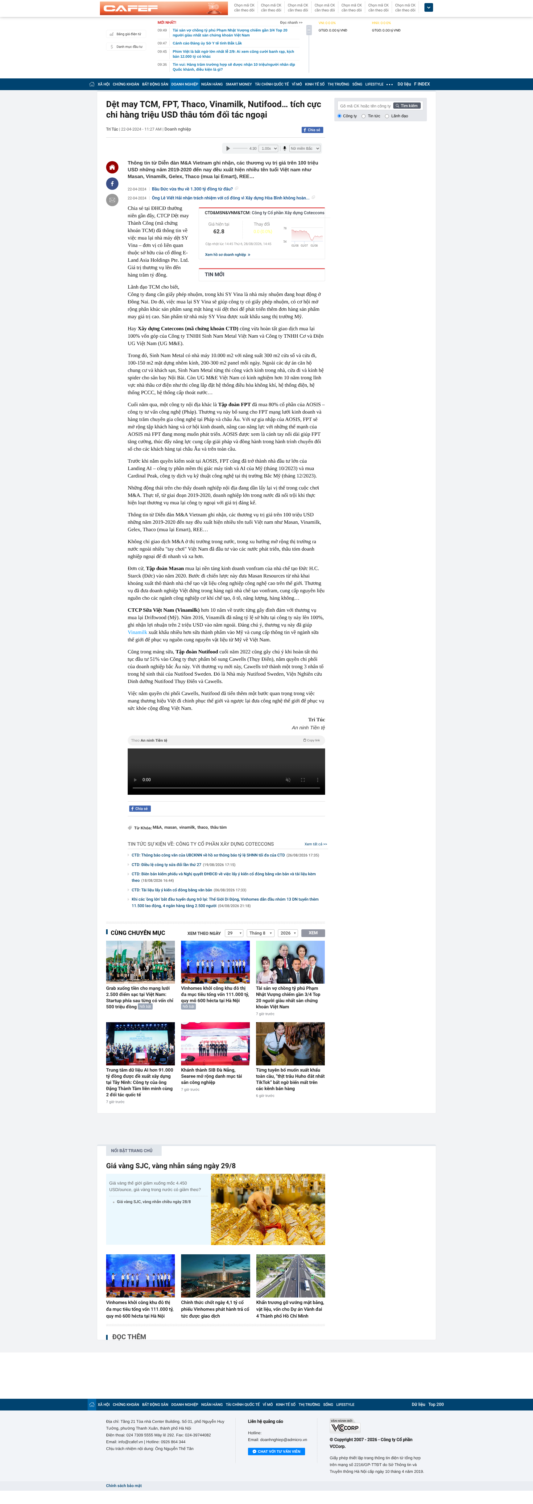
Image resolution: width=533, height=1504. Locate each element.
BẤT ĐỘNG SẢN (155, 84)
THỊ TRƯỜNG (338, 84)
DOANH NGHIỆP (184, 84)
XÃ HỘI (104, 84)
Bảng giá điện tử (129, 34)
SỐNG (357, 84)
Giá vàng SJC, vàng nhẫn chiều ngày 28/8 (154, 1202)
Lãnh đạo (399, 116)
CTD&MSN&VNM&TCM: (264, 212)
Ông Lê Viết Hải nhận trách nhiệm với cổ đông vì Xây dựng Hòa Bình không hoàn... (231, 198)
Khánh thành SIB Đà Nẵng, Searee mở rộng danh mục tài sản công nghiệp (211, 1076)
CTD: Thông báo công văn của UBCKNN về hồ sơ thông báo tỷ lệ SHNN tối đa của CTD (225, 855)
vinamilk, (187, 827)
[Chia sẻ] (112, 183)
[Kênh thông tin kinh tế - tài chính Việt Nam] (164, 8)
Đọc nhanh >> (291, 22)
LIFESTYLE (374, 84)
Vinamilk (137, 632)
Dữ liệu (404, 84)
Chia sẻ (314, 130)
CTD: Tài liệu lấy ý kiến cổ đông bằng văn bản (189, 890)
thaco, (203, 827)
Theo (225, 740)
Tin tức (374, 116)
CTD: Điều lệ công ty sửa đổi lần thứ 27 (184, 865)
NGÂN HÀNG (212, 84)
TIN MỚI (214, 275)
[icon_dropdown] (428, 7)
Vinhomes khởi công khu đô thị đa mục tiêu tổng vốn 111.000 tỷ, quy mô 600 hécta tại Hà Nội (215, 994)
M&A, (158, 827)
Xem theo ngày (204, 933)
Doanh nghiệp (177, 129)
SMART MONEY (239, 84)
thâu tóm (218, 827)
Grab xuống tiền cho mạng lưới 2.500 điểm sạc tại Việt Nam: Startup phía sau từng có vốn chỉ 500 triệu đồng (139, 997)
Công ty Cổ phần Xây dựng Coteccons (225, 844)
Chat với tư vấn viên (279, 1451)
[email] (112, 200)
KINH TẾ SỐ (314, 84)
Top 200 (436, 1404)
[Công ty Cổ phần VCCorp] (378, 1425)
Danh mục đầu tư (130, 47)
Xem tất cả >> (316, 844)
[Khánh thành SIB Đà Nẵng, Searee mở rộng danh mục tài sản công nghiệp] (215, 1043)
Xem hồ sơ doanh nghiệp (226, 254)
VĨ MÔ (297, 84)
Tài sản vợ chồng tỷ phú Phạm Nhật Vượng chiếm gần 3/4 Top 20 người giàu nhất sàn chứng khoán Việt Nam (288, 997)
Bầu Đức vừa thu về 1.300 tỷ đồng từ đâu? (192, 189)
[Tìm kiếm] (407, 105)
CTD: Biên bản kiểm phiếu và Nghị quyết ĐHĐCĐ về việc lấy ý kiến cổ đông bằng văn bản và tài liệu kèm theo (224, 877)
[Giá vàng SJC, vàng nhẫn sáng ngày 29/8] (268, 1209)
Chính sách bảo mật (124, 1486)
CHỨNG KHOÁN (126, 84)
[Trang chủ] (92, 84)
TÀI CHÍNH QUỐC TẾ (272, 84)
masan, (171, 827)
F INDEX (422, 84)
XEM (313, 933)
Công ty (350, 116)
